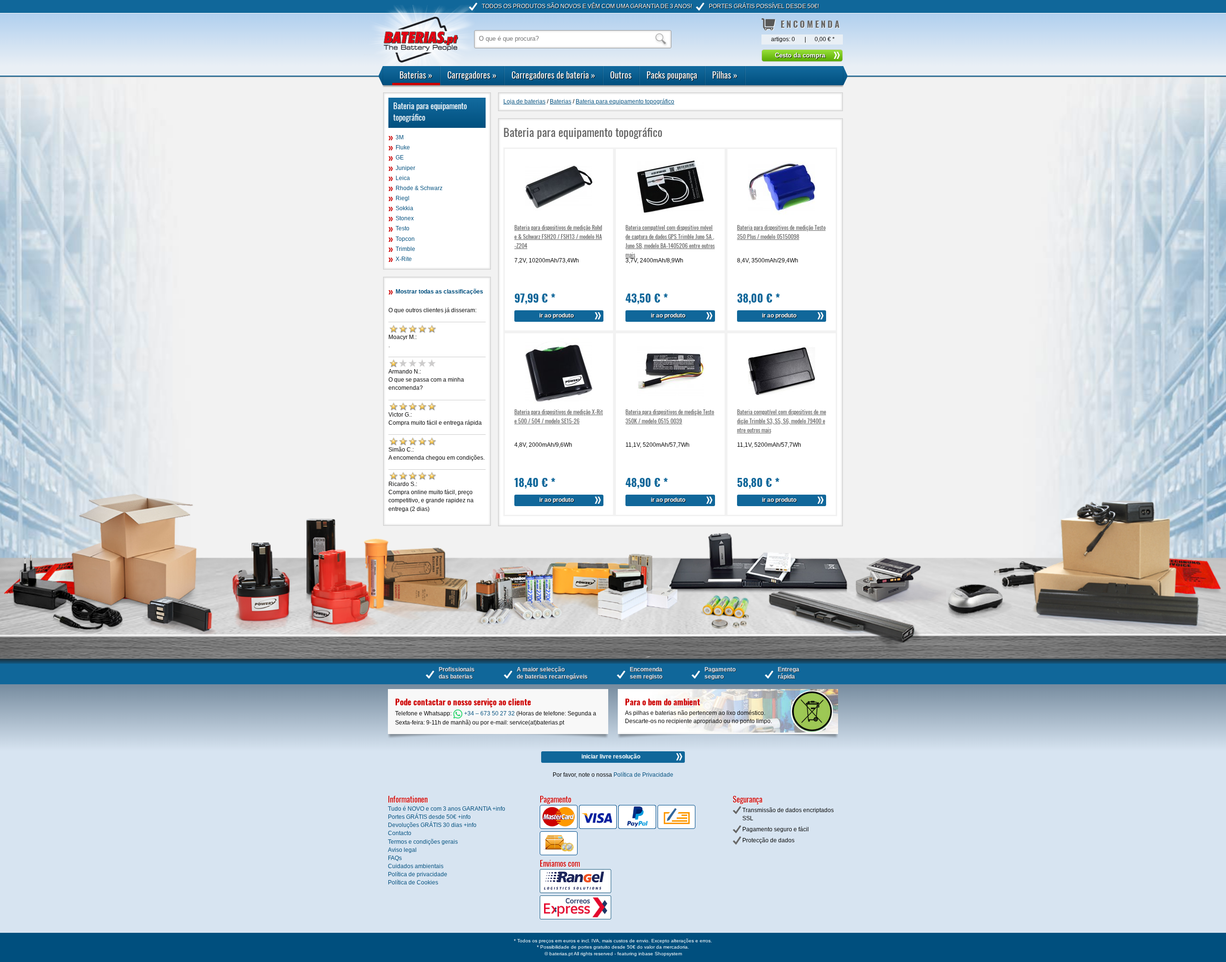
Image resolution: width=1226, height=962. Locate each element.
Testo (402, 228)
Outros (621, 74)
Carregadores (472, 74)
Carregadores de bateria (553, 74)
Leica (403, 178)
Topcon (405, 239)
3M (400, 137)
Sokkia (404, 208)
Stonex (405, 218)
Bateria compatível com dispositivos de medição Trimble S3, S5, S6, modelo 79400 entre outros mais (781, 420)
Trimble (405, 249)
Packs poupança (672, 74)
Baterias (415, 74)
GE (400, 157)
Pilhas (725, 74)
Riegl (402, 198)
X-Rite (404, 259)
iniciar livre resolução (610, 756)
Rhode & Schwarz (419, 188)
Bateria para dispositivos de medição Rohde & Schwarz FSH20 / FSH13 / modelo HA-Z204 (558, 236)
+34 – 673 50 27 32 (489, 713)
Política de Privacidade (643, 774)
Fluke (403, 147)
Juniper (405, 168)
